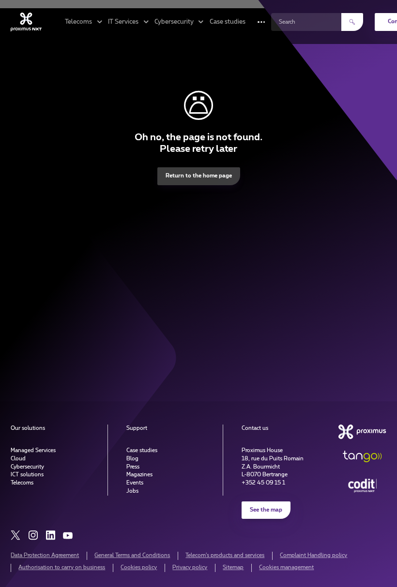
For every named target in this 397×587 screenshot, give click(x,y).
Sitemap (233, 567)
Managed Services (33, 450)
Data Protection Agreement (45, 555)
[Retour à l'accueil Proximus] (26, 22)
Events (134, 482)
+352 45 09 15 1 (263, 482)
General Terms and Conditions (132, 555)
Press (132, 467)
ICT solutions (27, 474)
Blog (132, 458)
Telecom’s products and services (224, 555)
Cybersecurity (27, 467)
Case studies (227, 22)
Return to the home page (199, 175)
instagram (33, 535)
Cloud (18, 458)
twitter (15, 535)
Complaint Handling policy (313, 555)
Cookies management (286, 567)
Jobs (132, 491)
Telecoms (22, 482)
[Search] (352, 22)
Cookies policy (139, 567)
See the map (266, 510)
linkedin (50, 535)
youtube (68, 535)
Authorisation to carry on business (61, 567)
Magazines (139, 474)
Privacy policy (189, 567)
